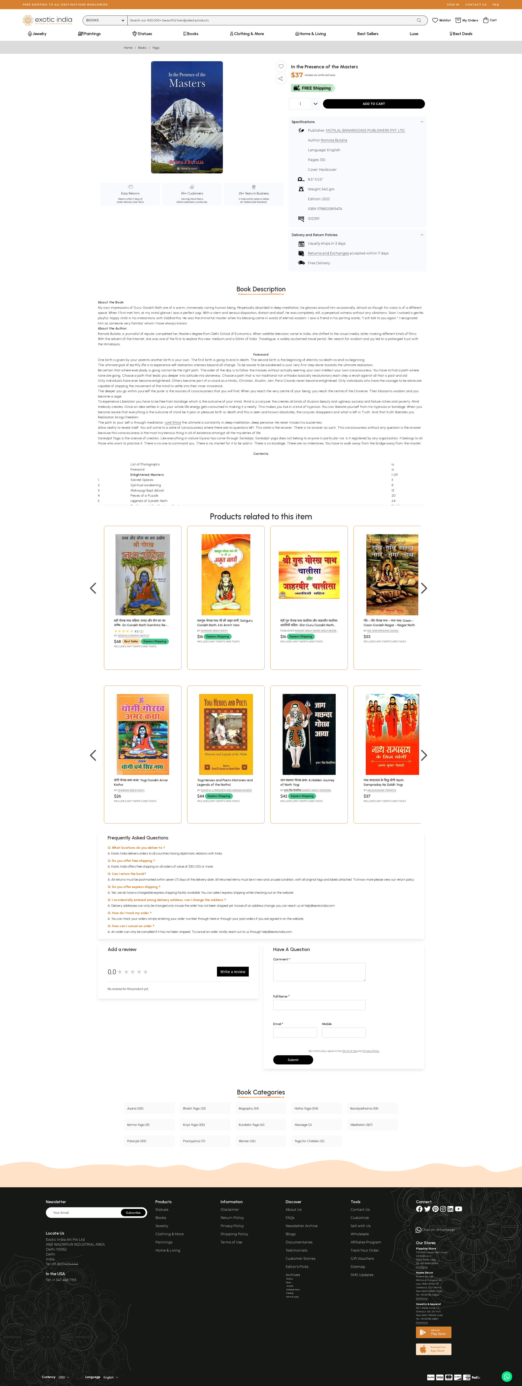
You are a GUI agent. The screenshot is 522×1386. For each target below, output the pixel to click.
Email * (278, 1024)
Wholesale (360, 1234)
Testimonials (296, 1250)
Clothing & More (169, 1234)
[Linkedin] (450, 1210)
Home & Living (167, 1250)
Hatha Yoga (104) (306, 1108)
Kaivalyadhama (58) (364, 1108)
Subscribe (133, 1213)
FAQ (496, 4)
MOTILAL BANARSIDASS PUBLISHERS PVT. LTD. (365, 130)
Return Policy (232, 1218)
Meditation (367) (361, 1125)
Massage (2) (303, 1125)
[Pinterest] (435, 1210)
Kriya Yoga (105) (194, 1125)
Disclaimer (230, 1210)
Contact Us (360, 1210)
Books (142, 48)
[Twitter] (427, 1210)
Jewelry (161, 1226)
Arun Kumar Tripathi (381, 790)
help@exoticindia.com (320, 906)
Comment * (282, 959)
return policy (405, 879)
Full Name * (281, 996)
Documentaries (299, 1242)
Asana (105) (135, 1108)
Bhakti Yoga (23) (194, 1108)
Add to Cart (374, 104)
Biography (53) (249, 1108)
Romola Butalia (334, 140)
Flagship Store (426, 1248)
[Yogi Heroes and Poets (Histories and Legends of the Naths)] (226, 774)
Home (128, 48)
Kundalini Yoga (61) (251, 1125)
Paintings (163, 1242)
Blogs (290, 1234)
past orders (247, 919)
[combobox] (270, 20)
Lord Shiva (173, 422)
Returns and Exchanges (328, 253)
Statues (161, 1210)
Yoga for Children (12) (309, 1141)
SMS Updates (362, 1275)
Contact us (476, 4)
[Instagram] (443, 1210)
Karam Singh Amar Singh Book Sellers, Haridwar (308, 632)
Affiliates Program (366, 1242)
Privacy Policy (371, 1050)
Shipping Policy (234, 1234)
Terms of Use (349, 1050)
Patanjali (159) (136, 1141)
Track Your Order (365, 1250)
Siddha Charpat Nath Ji (133, 635)
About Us (293, 1210)
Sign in (453, 4)
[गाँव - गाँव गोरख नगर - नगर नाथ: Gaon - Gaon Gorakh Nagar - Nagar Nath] (392, 614)
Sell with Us (360, 1226)
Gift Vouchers (362, 1259)
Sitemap (358, 1267)
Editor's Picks (297, 1267)
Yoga (155, 48)
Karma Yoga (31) (138, 1125)
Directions (422, 1266)
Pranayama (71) (194, 1141)
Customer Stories (300, 1259)
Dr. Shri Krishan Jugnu (382, 630)
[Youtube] (458, 1210)
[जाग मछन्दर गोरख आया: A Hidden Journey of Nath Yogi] (309, 774)
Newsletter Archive (302, 1226)
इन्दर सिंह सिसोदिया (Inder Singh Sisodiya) (307, 790)
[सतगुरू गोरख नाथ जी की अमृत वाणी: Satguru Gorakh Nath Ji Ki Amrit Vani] (226, 614)
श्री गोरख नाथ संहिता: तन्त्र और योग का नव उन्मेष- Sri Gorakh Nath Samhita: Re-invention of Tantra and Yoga (140, 625)
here (213, 919)
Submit (293, 1060)
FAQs (290, 1218)
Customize (360, 1218)
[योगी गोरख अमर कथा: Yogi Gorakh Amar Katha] (142, 774)
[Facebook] (419, 1210)
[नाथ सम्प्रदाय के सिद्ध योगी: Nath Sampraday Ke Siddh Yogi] (392, 774)
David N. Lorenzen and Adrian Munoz (226, 790)
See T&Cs (138, 202)
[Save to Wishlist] (281, 67)
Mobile (327, 1024)
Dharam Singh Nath (214, 630)
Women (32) (247, 1141)
